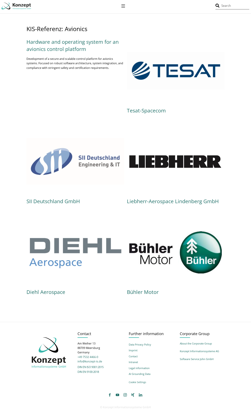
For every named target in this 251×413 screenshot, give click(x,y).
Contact (133, 356)
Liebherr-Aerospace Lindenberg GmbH (173, 201)
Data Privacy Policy (140, 344)
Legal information (139, 368)
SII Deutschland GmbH (53, 201)
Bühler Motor (143, 291)
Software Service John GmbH (197, 359)
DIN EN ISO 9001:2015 (90, 367)
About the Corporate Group (196, 343)
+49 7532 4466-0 (88, 357)
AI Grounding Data (139, 374)
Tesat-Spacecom (146, 110)
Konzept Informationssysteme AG (199, 351)
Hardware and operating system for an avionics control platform (72, 45)
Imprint (133, 350)
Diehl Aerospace (45, 291)
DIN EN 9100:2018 (88, 372)
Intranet (133, 362)
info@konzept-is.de (90, 361)
